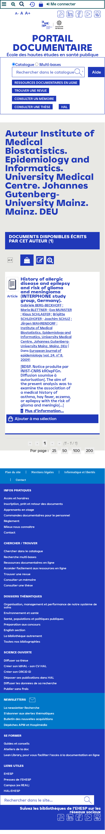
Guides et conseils (16, 743)
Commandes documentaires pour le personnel (37, 515)
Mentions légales (42, 472)
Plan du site (13, 472)
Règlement (11, 521)
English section (14, 630)
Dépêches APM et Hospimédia (25, 724)
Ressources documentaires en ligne (45, 82)
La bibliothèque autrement (23, 636)
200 (89, 450)
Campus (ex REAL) (16, 785)
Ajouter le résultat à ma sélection (27, 260)
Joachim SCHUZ (57, 319)
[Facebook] (79, 13)
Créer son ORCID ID (17, 671)
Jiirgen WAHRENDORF (38, 323)
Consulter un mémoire (34, 98)
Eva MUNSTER (60, 310)
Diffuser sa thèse (16, 660)
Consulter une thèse (32, 107)
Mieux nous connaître (19, 526)
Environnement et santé (21, 613)
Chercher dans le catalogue (23, 551)
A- (17, 13)
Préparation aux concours (22, 624)
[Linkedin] (70, 13)
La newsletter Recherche (21, 707)
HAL (64, 107)
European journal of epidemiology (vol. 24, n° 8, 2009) (42, 355)
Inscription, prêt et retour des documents (33, 503)
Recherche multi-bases (20, 557)
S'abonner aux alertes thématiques (29, 713)
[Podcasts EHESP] (97, 13)
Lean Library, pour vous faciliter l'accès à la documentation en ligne (52, 755)
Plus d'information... (44, 411)
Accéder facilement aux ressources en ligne (35, 568)
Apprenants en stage (19, 509)
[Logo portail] (52, 24)
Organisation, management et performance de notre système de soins (50, 606)
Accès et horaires (16, 498)
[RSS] (60, 13)
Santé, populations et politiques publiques (34, 618)
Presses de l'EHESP (17, 779)
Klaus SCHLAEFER (36, 314)
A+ (28, 13)
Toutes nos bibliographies (22, 641)
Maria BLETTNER (34, 310)
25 (54, 450)
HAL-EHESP (12, 790)
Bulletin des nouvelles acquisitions (28, 719)
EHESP (8, 773)
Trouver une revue (30, 90)
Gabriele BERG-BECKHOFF (41, 305)
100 (76, 450)
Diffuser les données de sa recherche (30, 683)
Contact (21, 480)
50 (64, 450)
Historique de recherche (31, 4)
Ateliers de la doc (16, 749)
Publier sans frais (16, 688)
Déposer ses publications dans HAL (29, 677)
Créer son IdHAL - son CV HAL (25, 666)
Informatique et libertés (79, 472)
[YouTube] (88, 13)
